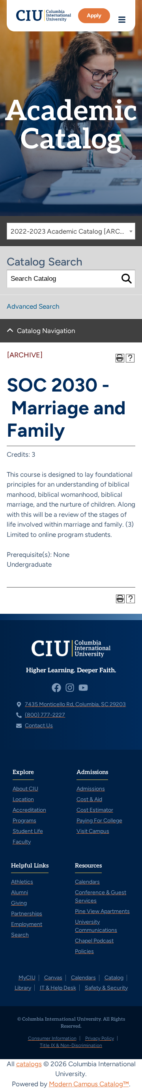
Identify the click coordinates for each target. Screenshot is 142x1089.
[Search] (126, 279)
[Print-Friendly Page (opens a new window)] (120, 358)
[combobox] (71, 231)
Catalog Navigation (46, 331)
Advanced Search (33, 306)
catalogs (29, 1064)
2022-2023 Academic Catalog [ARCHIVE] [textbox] (73, 231)
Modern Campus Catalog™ (89, 1084)
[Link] (43, 16)
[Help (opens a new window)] (130, 358)
